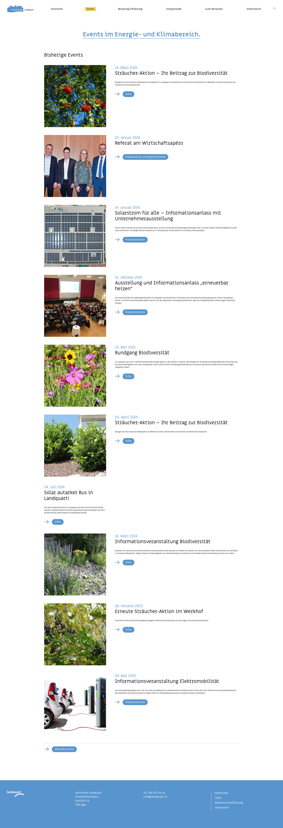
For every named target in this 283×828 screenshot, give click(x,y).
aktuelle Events (64, 749)
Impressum (222, 807)
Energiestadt (174, 9)
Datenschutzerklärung (229, 802)
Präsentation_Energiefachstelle (145, 157)
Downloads (221, 793)
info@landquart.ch (155, 796)
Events (90, 9)
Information (253, 9)
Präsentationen (135, 239)
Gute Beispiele (214, 9)
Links (218, 798)
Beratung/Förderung (130, 9)
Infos (128, 94)
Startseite (57, 9)
